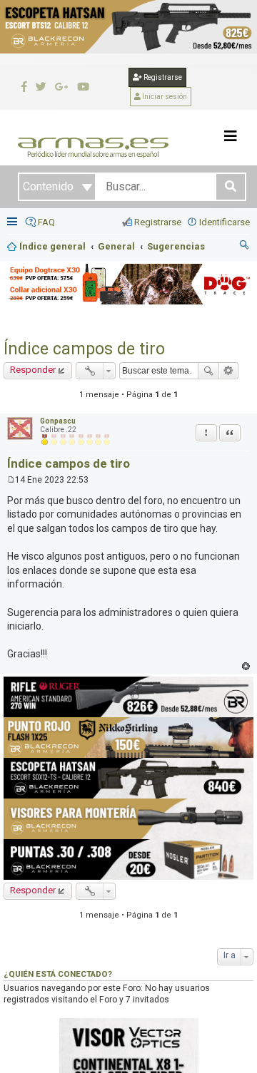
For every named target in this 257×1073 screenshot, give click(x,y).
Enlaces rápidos (13, 222)
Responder (33, 369)
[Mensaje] (11, 480)
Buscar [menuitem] (245, 246)
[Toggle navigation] (230, 136)
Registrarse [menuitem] (157, 222)
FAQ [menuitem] (46, 222)
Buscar (208, 370)
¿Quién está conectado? (58, 974)
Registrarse (162, 77)
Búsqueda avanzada (228, 370)
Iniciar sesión (164, 97)
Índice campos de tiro (84, 349)
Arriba (246, 666)
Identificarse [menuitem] (224, 222)
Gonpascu (58, 421)
